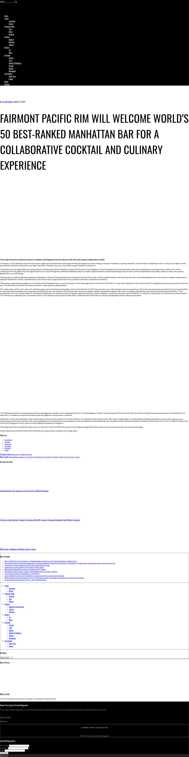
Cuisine (11, 58)
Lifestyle (7, 55)
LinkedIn (7, 448)
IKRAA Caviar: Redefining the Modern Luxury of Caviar (18, 549)
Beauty (11, 68)
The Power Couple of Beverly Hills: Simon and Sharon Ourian (27, 565)
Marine (11, 601)
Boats (11, 31)
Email (6, 450)
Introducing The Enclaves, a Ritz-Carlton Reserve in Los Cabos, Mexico (30, 571)
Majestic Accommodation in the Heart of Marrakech (24, 567)
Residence (12, 71)
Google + (7, 446)
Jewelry (11, 45)
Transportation (9, 26)
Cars (10, 29)
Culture (6, 47)
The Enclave (8, 73)
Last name (4, 748)
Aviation (11, 34)
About (6, 81)
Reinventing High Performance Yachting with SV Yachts (25, 569)
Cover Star (12, 76)
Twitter (7, 442)
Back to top (4, 755)
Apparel (11, 39)
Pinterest (7, 444)
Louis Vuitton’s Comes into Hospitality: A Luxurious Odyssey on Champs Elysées (34, 576)
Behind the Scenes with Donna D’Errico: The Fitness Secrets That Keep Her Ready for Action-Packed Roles (44, 578)
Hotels (11, 24)
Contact (7, 84)
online (141, 427)
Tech (10, 60)
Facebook (8, 440)
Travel (6, 18)
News (10, 52)
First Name (4, 746)
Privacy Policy (5, 717)
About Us (3, 721)
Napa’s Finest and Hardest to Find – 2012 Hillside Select (25, 580)
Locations (12, 21)
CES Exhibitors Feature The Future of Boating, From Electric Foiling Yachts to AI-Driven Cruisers (40, 457)
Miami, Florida (5, 694)
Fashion (6, 37)
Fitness (11, 66)
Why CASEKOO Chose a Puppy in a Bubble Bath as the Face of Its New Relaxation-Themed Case (40, 561)
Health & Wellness (15, 63)
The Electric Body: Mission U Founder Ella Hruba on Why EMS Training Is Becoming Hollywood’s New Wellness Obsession (40, 520)
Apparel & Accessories (16, 607)
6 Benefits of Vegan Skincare (16, 454)
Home (6, 16)
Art (10, 50)
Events (11, 79)
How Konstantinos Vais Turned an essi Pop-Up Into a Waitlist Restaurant (24, 491)
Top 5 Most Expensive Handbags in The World (21, 574)
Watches (12, 42)
